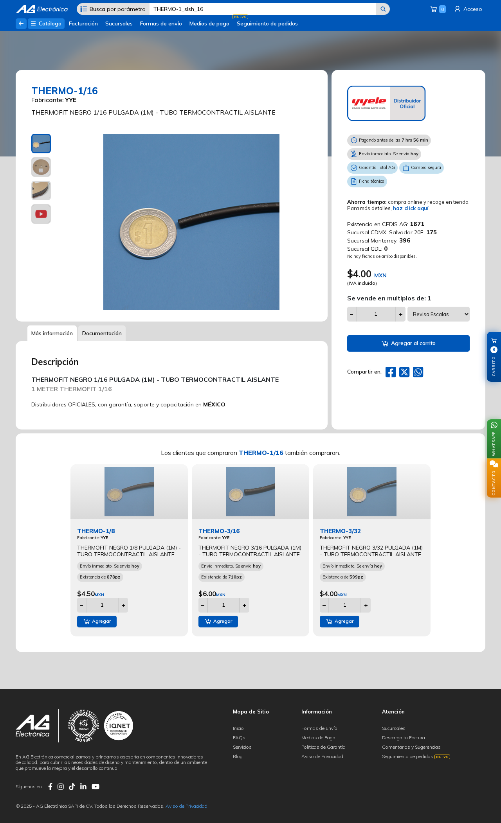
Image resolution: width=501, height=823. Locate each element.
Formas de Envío (319, 728)
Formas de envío (161, 23)
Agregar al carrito (412, 343)
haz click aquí (411, 208)
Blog (238, 756)
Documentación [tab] (102, 333)
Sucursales (119, 23)
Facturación (83, 23)
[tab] (41, 143)
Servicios (242, 747)
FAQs (239, 737)
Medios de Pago (318, 737)
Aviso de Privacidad (322, 756)
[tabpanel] (191, 222)
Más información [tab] (52, 333)
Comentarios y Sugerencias (411, 747)
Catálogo (49, 23)
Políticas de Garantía (323, 747)
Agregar (101, 621)
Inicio (238, 728)
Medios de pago (209, 23)
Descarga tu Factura (403, 737)
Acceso (472, 9)
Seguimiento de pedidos (267, 23)
